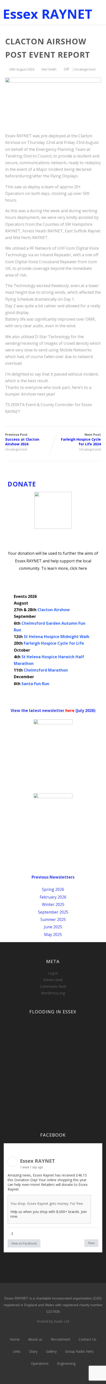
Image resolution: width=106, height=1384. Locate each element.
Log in (53, 973)
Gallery (51, 1351)
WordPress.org (53, 993)
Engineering (66, 1363)
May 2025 (53, 934)
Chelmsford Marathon (46, 670)
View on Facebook (24, 1243)
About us (35, 1339)
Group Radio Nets (79, 1351)
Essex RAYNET (47, 13)
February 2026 (53, 897)
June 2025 (53, 927)
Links (17, 1351)
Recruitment (60, 1339)
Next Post (81, 439)
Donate (22, 484)
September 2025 (53, 912)
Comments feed (53, 986)
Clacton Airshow (53, 609)
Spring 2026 (53, 889)
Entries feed (52, 979)
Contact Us (87, 1339)
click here (78, 568)
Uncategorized (84, 69)
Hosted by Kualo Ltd (53, 1321)
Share (91, 1243)
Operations (40, 1363)
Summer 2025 (53, 919)
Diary (33, 1351)
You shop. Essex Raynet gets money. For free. (47, 1203)
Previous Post (22, 439)
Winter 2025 (53, 904)
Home (15, 1339)
